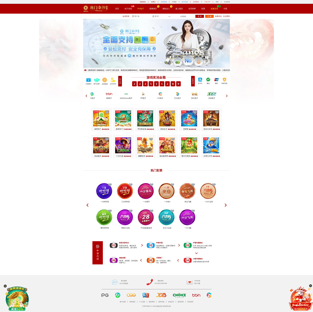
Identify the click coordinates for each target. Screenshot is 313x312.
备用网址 (196, 2)
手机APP (207, 2)
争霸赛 (174, 2)
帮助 (217, 2)
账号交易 (185, 2)
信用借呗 (164, 2)
